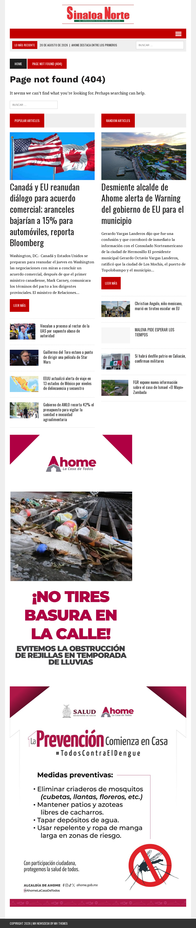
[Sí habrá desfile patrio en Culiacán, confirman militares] (115, 366)
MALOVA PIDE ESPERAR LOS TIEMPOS (154, 332)
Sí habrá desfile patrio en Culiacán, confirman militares (160, 358)
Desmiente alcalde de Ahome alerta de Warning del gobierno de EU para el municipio (142, 203)
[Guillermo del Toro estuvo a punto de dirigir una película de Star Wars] (24, 362)
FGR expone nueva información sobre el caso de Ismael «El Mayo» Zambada (158, 387)
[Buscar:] (34, 104)
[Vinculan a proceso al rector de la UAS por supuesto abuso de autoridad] (22, 336)
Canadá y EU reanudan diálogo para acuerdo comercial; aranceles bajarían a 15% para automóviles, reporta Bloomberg (45, 214)
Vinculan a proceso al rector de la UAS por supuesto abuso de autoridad (64, 331)
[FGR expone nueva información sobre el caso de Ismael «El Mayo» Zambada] (114, 392)
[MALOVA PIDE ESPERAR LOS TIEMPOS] (115, 340)
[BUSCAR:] (160, 44)
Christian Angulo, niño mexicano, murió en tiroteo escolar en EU (158, 306)
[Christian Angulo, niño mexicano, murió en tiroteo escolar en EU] (115, 314)
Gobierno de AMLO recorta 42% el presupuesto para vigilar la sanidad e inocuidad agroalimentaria (68, 412)
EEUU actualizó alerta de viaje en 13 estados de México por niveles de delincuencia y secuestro (67, 383)
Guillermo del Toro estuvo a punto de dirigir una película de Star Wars (68, 357)
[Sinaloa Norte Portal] (98, 14)
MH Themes (61, 923)
